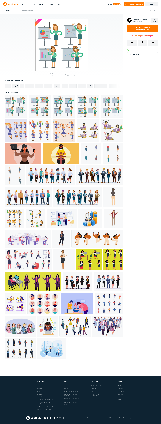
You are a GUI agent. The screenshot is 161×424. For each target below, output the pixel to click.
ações (57, 86)
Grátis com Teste (143, 28)
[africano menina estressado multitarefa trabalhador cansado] (47, 326)
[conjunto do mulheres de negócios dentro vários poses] (91, 153)
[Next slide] (120, 86)
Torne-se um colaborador (95, 395)
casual (73, 86)
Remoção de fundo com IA (45, 406)
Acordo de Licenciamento (72, 386)
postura (48, 86)
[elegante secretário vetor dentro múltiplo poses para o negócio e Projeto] (89, 259)
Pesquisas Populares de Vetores (71, 395)
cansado (29, 86)
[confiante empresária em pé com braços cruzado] (113, 197)
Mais (59, 4)
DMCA (66, 388)
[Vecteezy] (10, 4)
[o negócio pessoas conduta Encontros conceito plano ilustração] (51, 348)
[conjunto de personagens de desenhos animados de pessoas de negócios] (50, 175)
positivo (39, 86)
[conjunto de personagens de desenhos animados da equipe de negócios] (28, 197)
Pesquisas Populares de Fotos (71, 399)
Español (120, 388)
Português (121, 391)
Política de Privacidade (114, 418)
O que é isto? (144, 50)
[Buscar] (150, 10)
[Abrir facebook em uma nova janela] (45, 418)
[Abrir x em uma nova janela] (60, 418)
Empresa (39, 394)
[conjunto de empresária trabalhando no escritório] (15, 303)
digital (16, 86)
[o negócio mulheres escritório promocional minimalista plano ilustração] (77, 303)
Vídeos (41, 4)
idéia (90, 86)
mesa (7, 86)
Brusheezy (40, 386)
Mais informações (134, 54)
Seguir (154, 21)
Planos (110, 4)
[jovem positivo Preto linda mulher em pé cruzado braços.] (61, 239)
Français (120, 397)
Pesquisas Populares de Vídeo (71, 403)
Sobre (92, 391)
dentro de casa (101, 86)
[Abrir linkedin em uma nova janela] (51, 418)
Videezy (39, 391)
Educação (40, 397)
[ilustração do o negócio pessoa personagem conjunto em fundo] (20, 348)
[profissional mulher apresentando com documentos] (64, 259)
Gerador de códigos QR (44, 409)
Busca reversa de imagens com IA (45, 403)
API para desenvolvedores (45, 399)
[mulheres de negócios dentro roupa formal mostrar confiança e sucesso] (20, 326)
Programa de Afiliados (71, 391)
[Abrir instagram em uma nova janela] (48, 418)
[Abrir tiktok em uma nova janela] (57, 418)
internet (81, 86)
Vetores (23, 4)
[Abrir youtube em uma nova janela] (63, 418)
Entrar (152, 4)
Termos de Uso (102, 418)
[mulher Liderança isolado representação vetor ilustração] (23, 153)
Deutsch (120, 394)
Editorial (50, 4)
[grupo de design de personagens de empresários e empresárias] (99, 175)
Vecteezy (39, 388)
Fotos (33, 4)
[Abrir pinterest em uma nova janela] (54, 418)
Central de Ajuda (96, 386)
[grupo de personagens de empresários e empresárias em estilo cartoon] (77, 197)
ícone (65, 86)
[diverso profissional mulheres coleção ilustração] (15, 175)
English (120, 386)
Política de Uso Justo (127, 418)
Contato (93, 388)
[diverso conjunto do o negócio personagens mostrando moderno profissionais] (113, 153)
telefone (113, 86)
